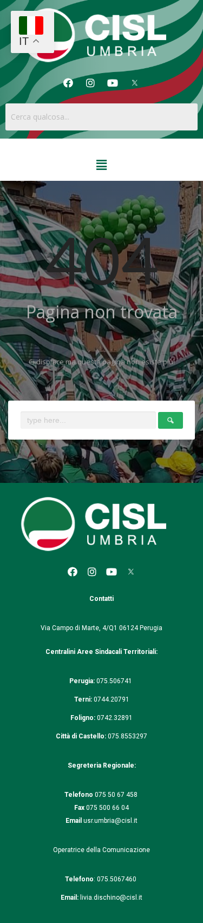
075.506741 (115, 681)
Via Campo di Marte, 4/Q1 (79, 628)
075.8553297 (127, 736)
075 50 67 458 (117, 794)
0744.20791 (111, 699)
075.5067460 (117, 879)
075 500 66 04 (107, 807)
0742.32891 (115, 718)
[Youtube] (112, 83)
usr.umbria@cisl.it (110, 820)
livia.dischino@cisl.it (111, 897)
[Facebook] (68, 83)
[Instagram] (90, 83)
